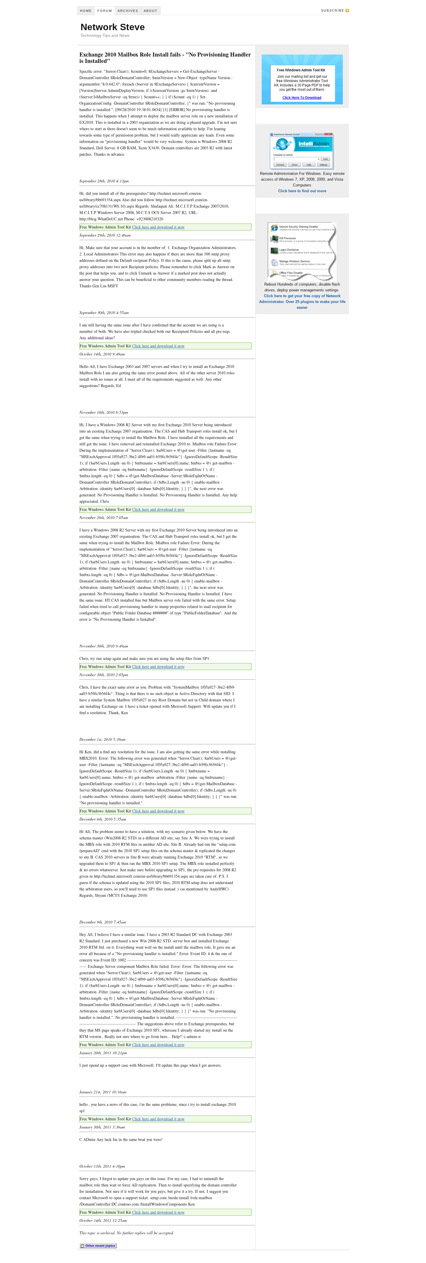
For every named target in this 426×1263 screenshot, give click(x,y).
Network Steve (113, 27)
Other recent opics (100, 1245)
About (151, 10)
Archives (128, 10)
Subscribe (332, 10)
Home (86, 10)
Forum (104, 10)
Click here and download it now (158, 227)
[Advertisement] (147, 167)
